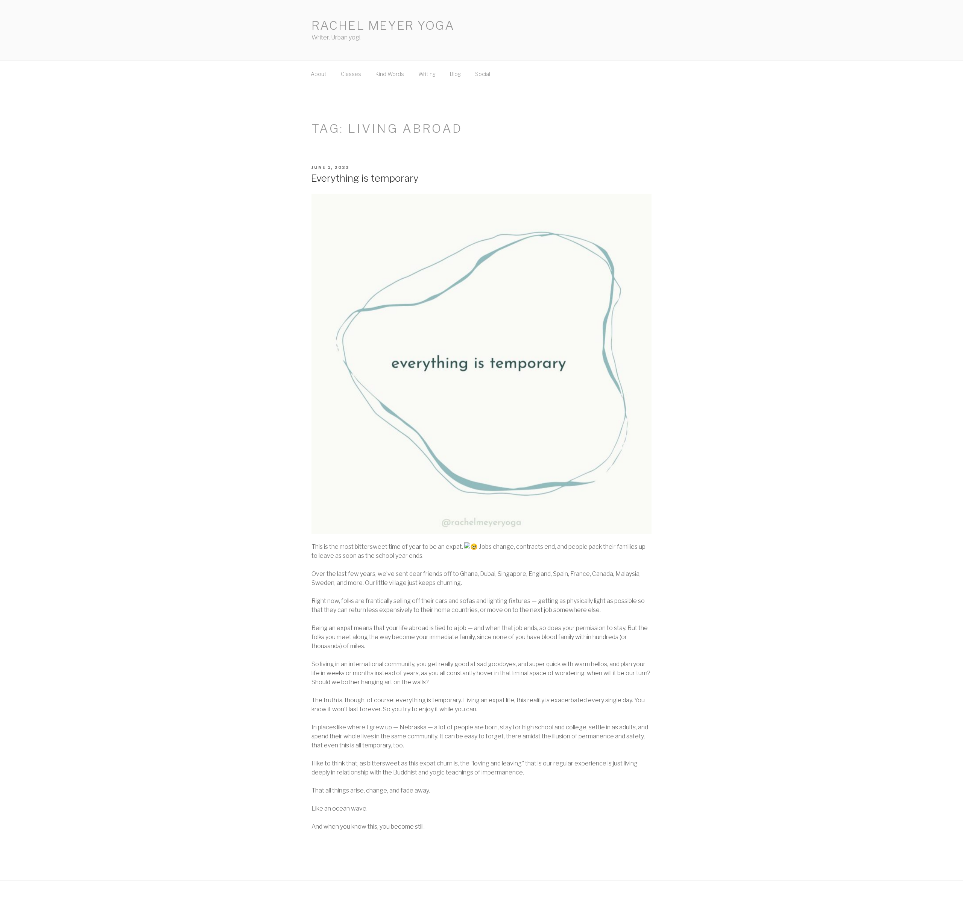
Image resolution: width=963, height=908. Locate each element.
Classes (351, 74)
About (319, 74)
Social (482, 74)
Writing (427, 74)
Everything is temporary (365, 178)
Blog (455, 74)
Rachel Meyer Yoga (383, 25)
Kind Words (389, 74)
